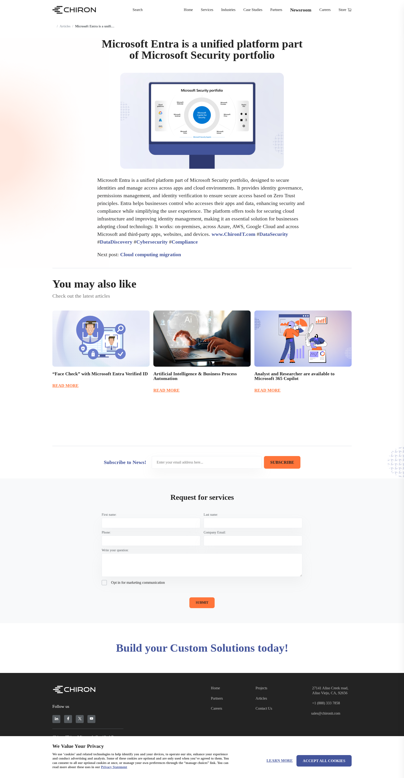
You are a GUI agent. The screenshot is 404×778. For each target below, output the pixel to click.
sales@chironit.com (325, 713)
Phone (106, 532)
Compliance (183, 242)
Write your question (115, 550)
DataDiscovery (114, 242)
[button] (336, 283)
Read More (65, 385)
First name (109, 514)
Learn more (280, 761)
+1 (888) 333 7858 (326, 703)
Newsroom (300, 9)
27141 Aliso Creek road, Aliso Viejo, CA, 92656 (330, 690)
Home (188, 10)
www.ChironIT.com (233, 234)
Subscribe (282, 462)
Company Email (214, 532)
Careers (325, 10)
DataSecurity (272, 234)
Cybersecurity (151, 242)
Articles (65, 26)
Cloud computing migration (150, 254)
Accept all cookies (324, 761)
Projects (261, 688)
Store (342, 10)
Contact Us (264, 708)
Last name (210, 514)
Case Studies (252, 10)
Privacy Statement (114, 767)
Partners (276, 10)
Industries (228, 10)
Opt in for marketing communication (138, 582)
